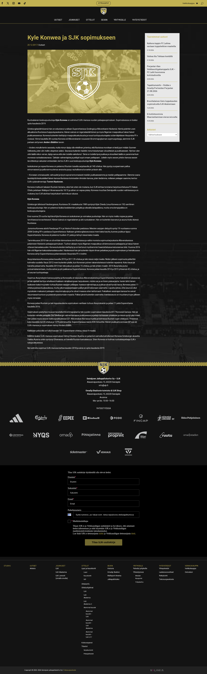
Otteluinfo (86, 584)
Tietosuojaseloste (166, 579)
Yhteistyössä (138, 572)
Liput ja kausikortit (89, 568)
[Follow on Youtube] (19, 3)
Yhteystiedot (139, 20)
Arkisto (33, 568)
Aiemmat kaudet (90, 608)
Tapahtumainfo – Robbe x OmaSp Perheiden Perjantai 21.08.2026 (160, 88)
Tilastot (85, 646)
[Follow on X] (8, 3)
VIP (85, 579)
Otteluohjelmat (87, 588)
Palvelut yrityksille (140, 568)
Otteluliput (103, 3)
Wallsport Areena (114, 576)
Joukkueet (74, 20)
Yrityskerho (139, 582)
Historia (110, 568)
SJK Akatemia (61, 572)
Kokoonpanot (87, 643)
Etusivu (7, 566)
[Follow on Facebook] (2, 3)
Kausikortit (87, 576)
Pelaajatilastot (89, 654)
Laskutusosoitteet (166, 572)
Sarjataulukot (88, 650)
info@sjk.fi (103, 385)
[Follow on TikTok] (25, 3)
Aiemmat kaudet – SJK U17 (89, 634)
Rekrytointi (163, 576)
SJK (57, 568)
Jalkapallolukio (113, 579)
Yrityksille (120, 20)
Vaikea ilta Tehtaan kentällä (160, 56)
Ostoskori (189, 572)
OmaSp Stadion (113, 572)
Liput (85, 572)
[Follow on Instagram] (13, 3)
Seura (104, 20)
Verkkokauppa (188, 3)
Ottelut (90, 20)
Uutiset (58, 20)
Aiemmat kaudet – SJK (89, 614)
